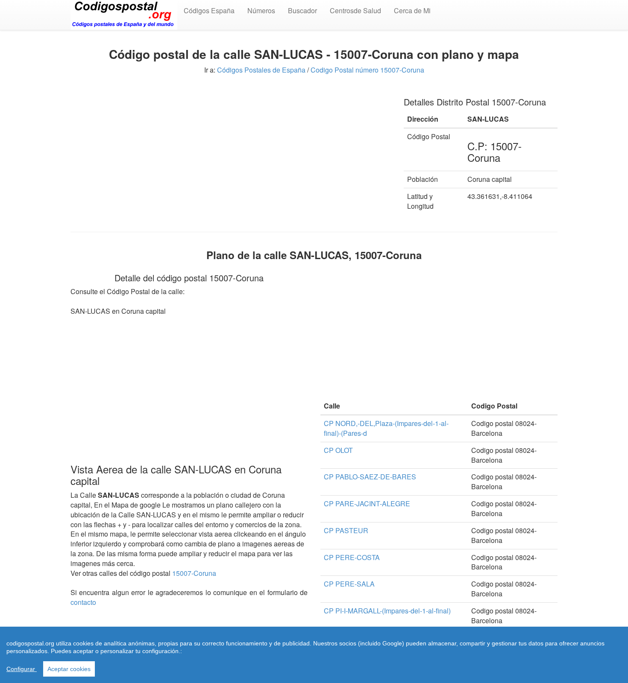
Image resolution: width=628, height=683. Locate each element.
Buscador (302, 10)
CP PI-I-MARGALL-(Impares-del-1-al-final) (387, 611)
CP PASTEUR (346, 530)
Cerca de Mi (412, 10)
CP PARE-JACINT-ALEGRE (367, 503)
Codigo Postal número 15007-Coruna (367, 70)
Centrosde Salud (355, 10)
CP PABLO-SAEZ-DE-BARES (370, 477)
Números (261, 10)
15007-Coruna (194, 573)
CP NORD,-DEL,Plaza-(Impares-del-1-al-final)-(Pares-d (386, 428)
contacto (83, 602)
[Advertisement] (230, 148)
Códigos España (209, 10)
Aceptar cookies (69, 668)
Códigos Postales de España (261, 70)
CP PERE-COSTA (352, 557)
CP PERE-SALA (349, 584)
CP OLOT (338, 450)
